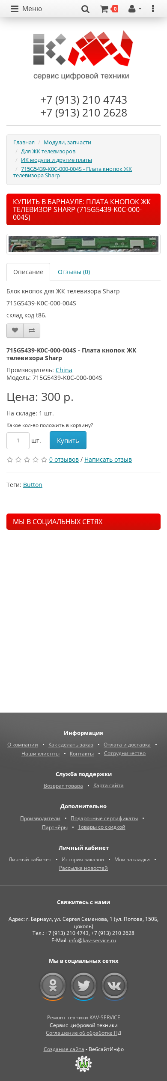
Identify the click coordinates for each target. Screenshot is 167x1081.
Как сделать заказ (70, 744)
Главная (24, 142)
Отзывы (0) (74, 272)
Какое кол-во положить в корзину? (49, 425)
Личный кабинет (30, 859)
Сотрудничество (125, 753)
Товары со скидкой (101, 826)
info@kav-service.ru (92, 940)
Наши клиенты (40, 753)
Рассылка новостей (83, 868)
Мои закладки (132, 859)
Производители (40, 818)
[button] (26, 9)
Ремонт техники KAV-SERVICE (83, 1017)
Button (32, 485)
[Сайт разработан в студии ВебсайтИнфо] (83, 1063)
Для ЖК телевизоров (48, 151)
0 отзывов (64, 459)
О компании (22, 744)
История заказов (83, 859)
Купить (68, 440)
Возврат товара (63, 785)
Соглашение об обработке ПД (83, 1032)
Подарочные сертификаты (104, 818)
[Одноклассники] (53, 986)
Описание (28, 272)
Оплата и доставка (127, 744)
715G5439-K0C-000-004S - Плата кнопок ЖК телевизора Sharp (72, 172)
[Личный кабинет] (135, 9)
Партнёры (55, 827)
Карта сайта (108, 785)
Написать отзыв (108, 459)
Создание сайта (64, 1049)
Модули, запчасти (67, 142)
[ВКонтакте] (114, 986)
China (64, 370)
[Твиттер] (83, 986)
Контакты (82, 753)
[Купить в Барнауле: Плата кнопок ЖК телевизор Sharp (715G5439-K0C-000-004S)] (83, 244)
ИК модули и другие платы (56, 160)
